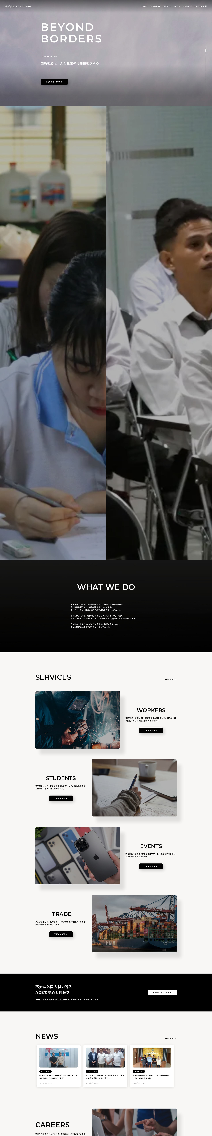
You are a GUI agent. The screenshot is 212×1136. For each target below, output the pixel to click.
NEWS (177, 6)
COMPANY (155, 6)
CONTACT (187, 6)
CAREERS (199, 6)
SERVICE (167, 6)
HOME (145, 6)
